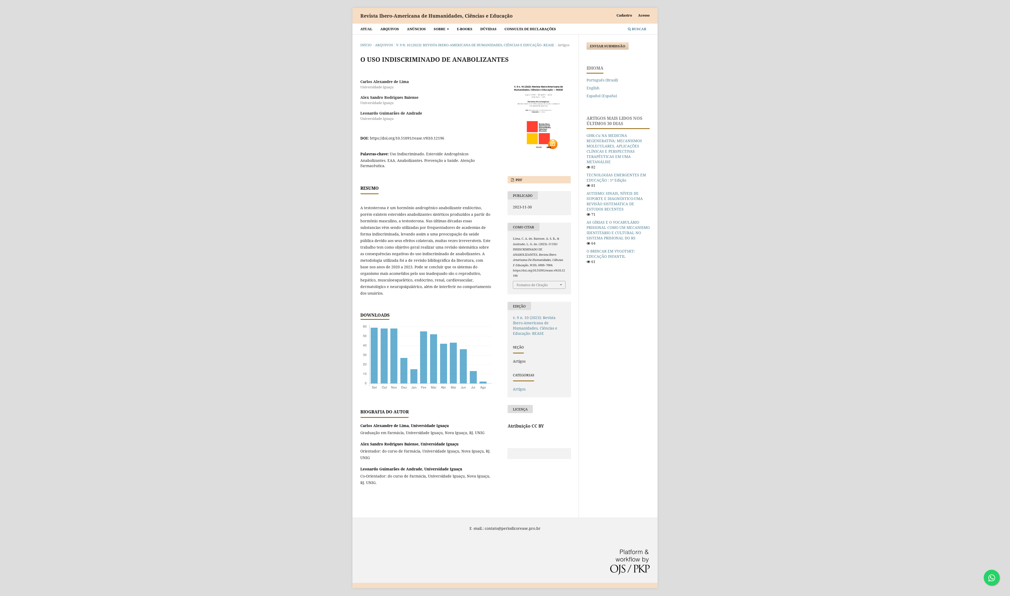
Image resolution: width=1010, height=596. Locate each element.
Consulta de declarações (530, 29)
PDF (518, 179)
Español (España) (602, 95)
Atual (366, 29)
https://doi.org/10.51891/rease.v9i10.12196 (407, 138)
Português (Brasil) (602, 80)
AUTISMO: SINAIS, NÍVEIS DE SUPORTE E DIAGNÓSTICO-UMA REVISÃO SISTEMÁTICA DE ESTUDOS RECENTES (615, 201)
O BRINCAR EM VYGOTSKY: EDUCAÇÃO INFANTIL (611, 254)
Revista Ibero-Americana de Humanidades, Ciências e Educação (436, 16)
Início (366, 45)
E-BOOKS (464, 29)
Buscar (638, 29)
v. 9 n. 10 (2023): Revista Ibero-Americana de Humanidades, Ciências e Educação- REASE (475, 45)
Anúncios (416, 29)
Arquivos (389, 29)
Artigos (519, 389)
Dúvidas (488, 29)
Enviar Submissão (607, 46)
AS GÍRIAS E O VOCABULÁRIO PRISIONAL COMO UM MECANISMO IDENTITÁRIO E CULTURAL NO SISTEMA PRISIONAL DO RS (618, 230)
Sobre (440, 29)
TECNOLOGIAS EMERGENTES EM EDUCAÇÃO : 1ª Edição (616, 177)
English (593, 87)
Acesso (644, 15)
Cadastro (624, 15)
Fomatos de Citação (532, 284)
